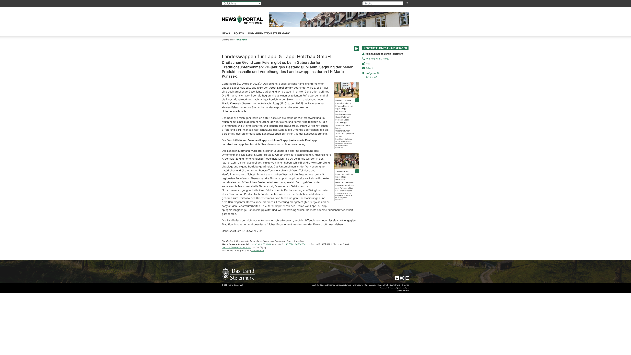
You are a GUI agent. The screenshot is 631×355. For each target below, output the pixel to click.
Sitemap (405, 285)
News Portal (241, 39)
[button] (357, 100)
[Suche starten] (407, 3)
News (226, 33)
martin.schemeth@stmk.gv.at (236, 247)
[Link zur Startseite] (238, 274)
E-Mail (369, 68)
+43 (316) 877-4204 (261, 244)
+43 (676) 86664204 (294, 244)
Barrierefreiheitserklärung (388, 285)
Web (367, 63)
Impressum (358, 285)
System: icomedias (402, 291)
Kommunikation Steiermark (269, 33)
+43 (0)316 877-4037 (377, 58)
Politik (239, 33)
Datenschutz (257, 250)
